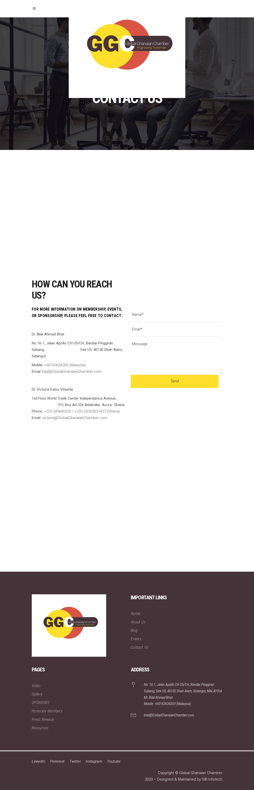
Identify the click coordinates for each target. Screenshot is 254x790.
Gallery (37, 694)
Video (36, 685)
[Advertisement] (127, 508)
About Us (138, 622)
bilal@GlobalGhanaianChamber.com (169, 715)
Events (136, 639)
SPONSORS (41, 702)
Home (135, 613)
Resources (40, 728)
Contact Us (139, 647)
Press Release (43, 719)
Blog (134, 630)
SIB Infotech (212, 779)
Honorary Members (47, 711)
